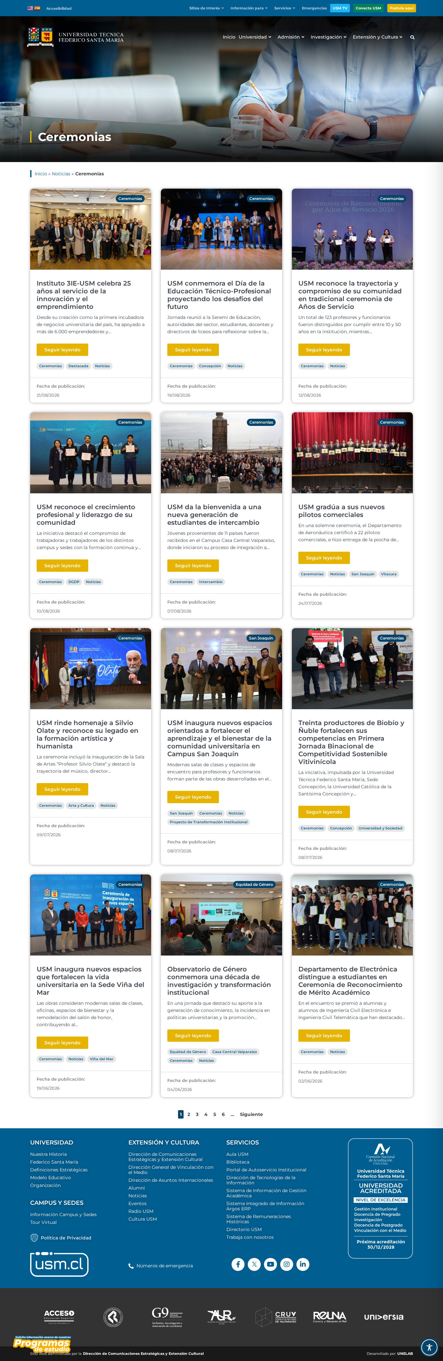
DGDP (73, 582)
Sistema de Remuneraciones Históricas (258, 1219)
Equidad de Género (254, 884)
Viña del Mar (102, 1059)
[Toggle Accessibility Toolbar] (429, 1347)
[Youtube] (270, 1264)
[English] (30, 8)
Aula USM (237, 1154)
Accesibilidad (59, 8)
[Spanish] (37, 8)
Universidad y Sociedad (380, 828)
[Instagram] (286, 1264)
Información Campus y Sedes (63, 1214)
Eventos (137, 1203)
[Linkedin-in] (302, 1264)
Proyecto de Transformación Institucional (208, 822)
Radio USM (140, 1211)
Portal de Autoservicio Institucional (266, 1170)
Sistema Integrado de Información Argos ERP (265, 1206)
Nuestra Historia (48, 1154)
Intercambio (210, 582)
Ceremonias (130, 198)
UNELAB (405, 1354)
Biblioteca (237, 1162)
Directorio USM (244, 1229)
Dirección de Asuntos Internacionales (170, 1180)
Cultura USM (142, 1219)
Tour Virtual (43, 1222)
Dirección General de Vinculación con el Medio (170, 1169)
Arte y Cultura (81, 805)
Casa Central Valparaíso (234, 1052)
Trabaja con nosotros (250, 1237)
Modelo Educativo (50, 1177)
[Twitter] (254, 1264)
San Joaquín (363, 574)
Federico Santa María (54, 1162)
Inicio (41, 174)
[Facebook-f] (238, 1264)
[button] (208, 8)
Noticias (61, 174)
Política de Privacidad (66, 1238)
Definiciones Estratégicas (59, 1170)
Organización (45, 1185)
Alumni (136, 1188)
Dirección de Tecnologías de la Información (260, 1180)
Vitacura (389, 574)
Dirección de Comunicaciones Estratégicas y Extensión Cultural (165, 1156)
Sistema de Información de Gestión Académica (266, 1193)
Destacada (78, 366)
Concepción (210, 366)
